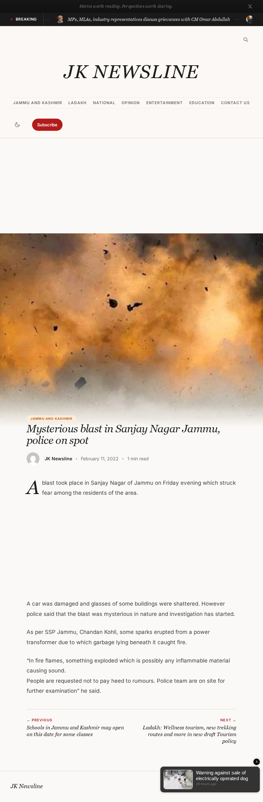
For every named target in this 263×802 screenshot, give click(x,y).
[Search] (245, 39)
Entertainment (164, 102)
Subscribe (47, 124)
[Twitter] (250, 6)
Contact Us (235, 102)
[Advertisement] (131, 186)
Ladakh (77, 102)
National (104, 102)
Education (202, 102)
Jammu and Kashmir (37, 102)
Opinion (131, 102)
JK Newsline (131, 71)
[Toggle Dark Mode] (17, 124)
